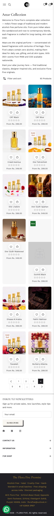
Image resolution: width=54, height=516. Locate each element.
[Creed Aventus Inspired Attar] (14, 140)
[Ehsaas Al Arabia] (14, 298)
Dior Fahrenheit (40, 162)
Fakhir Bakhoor (40, 319)
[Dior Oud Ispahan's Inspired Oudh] (39, 185)
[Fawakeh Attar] (14, 342)
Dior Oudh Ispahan (39, 207)
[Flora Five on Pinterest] (14, 432)
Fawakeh (14, 364)
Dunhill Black (40, 274)
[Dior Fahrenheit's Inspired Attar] (39, 140)
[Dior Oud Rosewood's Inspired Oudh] (14, 230)
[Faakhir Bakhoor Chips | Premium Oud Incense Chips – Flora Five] (39, 298)
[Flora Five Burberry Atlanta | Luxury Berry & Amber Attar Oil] (39, 342)
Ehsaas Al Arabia (14, 319)
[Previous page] (11, 381)
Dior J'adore (14, 207)
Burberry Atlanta (39, 364)
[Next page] (41, 386)
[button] (38, 4)
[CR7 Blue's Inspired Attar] (39, 96)
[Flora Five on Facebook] (5, 432)
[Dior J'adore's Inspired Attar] (14, 185)
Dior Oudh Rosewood (14, 251)
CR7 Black (14, 117)
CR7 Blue (40, 117)
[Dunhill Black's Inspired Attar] (39, 242)
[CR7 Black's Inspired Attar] (14, 96)
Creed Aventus (14, 162)
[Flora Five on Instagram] (22, 432)
